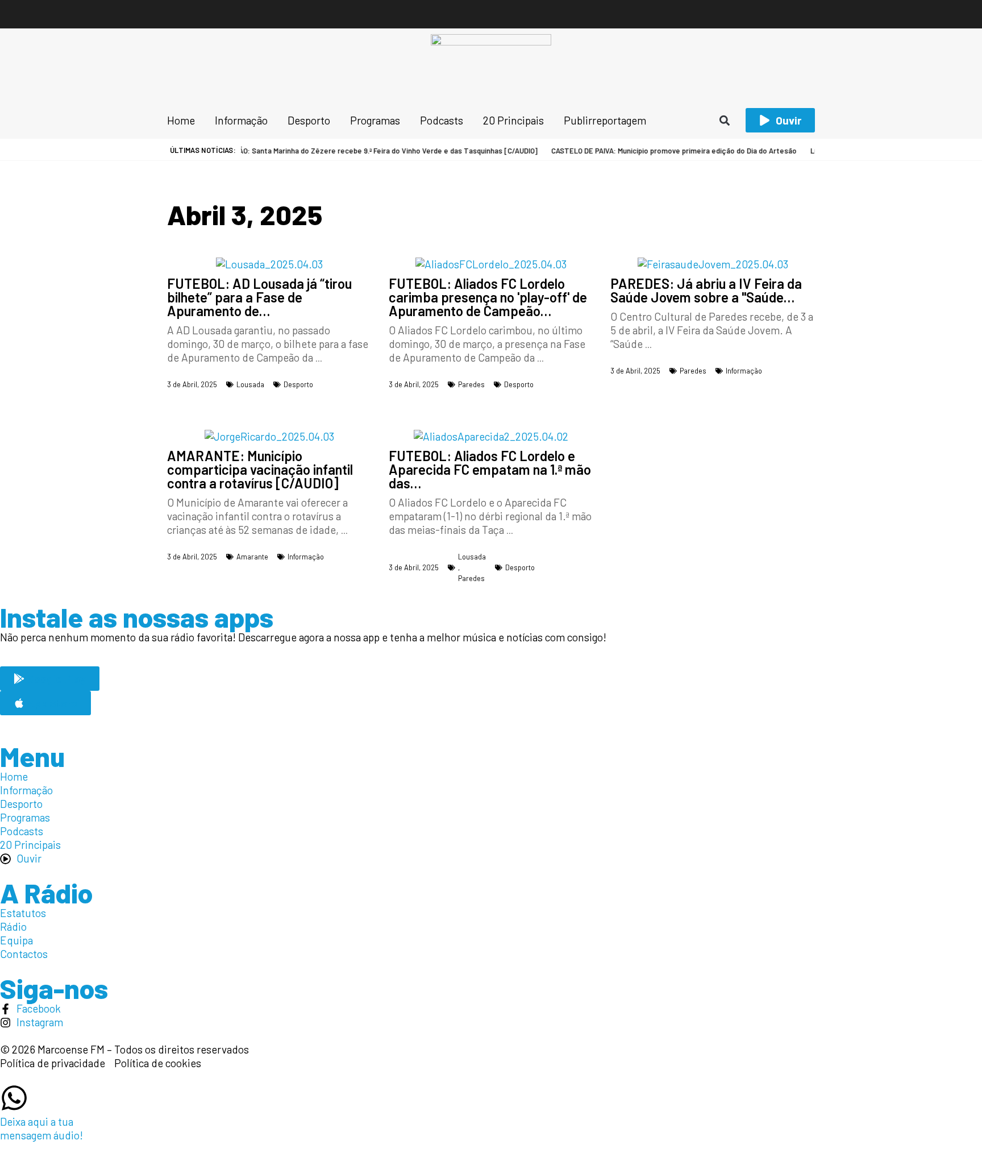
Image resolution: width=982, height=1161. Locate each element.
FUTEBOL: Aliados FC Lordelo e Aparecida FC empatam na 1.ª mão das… (490, 469)
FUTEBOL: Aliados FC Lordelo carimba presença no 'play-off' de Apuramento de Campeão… (488, 297)
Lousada (250, 384)
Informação (744, 370)
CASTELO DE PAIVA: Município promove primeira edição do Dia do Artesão (658, 150)
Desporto (298, 384)
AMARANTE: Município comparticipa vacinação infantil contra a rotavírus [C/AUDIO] (260, 469)
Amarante (252, 556)
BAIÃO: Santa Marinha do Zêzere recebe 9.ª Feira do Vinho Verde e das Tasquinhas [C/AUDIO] (367, 150)
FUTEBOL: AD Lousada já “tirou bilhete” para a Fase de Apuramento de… (259, 297)
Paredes (471, 384)
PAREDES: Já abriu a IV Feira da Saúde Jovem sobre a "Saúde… (706, 290)
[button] (724, 120)
